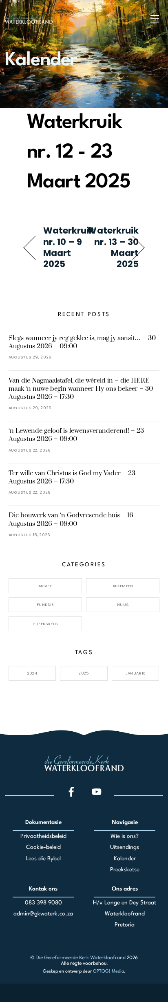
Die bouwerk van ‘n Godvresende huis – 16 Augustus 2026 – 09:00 (71, 519)
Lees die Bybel (43, 859)
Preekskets (45, 623)
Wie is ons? (125, 836)
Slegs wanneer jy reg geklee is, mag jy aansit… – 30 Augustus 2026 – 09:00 (82, 342)
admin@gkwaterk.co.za (43, 914)
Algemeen (123, 585)
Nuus (123, 604)
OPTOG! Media (108, 971)
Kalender (125, 859)
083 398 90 (40, 903)
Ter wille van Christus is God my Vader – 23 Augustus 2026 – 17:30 (72, 477)
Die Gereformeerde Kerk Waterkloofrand (80, 957)
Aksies (45, 585)
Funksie (45, 604)
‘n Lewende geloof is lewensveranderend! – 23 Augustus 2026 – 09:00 (76, 435)
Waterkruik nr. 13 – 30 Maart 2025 (113, 247)
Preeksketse (124, 870)
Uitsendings (124, 847)
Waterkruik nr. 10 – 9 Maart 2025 (69, 247)
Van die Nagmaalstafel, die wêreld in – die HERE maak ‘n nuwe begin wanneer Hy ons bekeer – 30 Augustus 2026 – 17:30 (81, 388)
